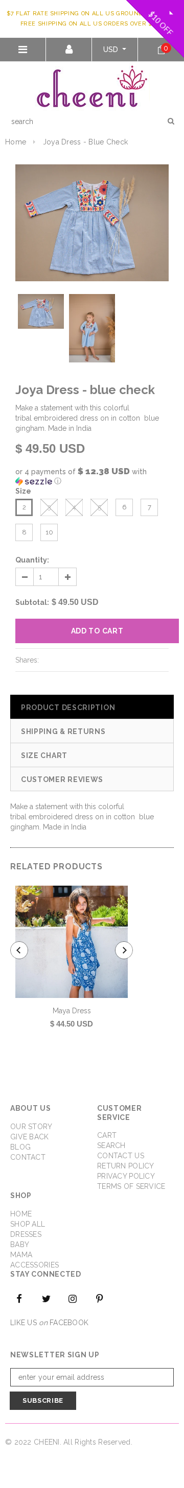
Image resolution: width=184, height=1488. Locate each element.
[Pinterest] (99, 1298)
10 (49, 532)
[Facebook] (19, 1298)
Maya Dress (72, 1011)
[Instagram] (73, 1298)
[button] (92, 476)
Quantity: (32, 560)
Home (15, 142)
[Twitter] (46, 1298)
